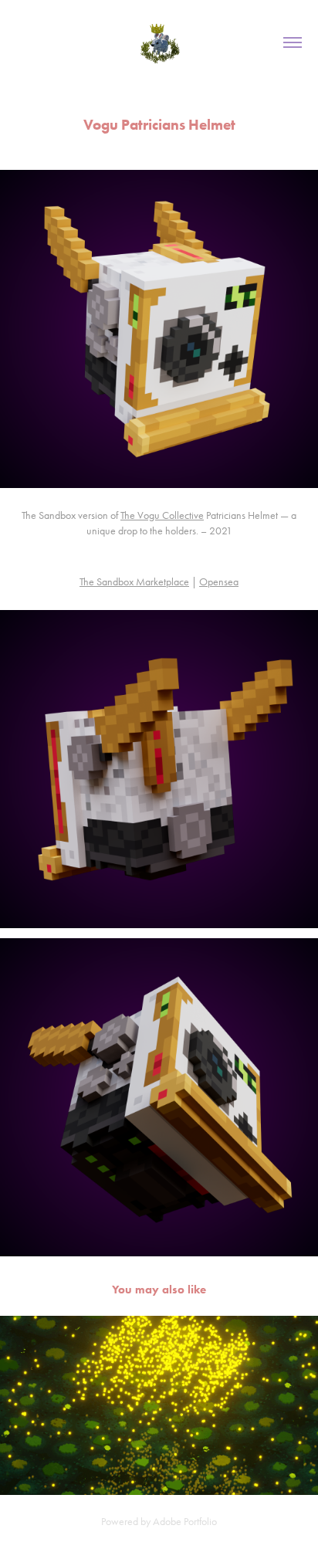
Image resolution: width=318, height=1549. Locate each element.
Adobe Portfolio (185, 1521)
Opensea (218, 581)
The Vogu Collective (162, 515)
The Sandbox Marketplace (134, 581)
